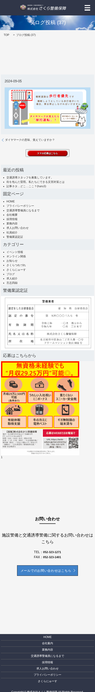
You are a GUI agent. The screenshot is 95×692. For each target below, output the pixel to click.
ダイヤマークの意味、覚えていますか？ (30, 139)
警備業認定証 (14, 236)
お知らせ (12, 260)
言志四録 (12, 282)
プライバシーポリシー (20, 205)
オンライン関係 (16, 256)
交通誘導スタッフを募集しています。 (29, 177)
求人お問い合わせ (17, 228)
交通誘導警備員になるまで (23, 210)
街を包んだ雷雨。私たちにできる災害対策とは (35, 182)
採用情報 (12, 219)
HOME (10, 201)
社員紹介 (12, 232)
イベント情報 (14, 252)
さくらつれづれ (16, 265)
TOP (6, 35)
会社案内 (47, 643)
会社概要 (12, 214)
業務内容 (12, 223)
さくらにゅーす (16, 269)
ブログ (10, 274)
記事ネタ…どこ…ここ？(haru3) (26, 186)
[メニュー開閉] (87, 8)
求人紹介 (12, 278)
